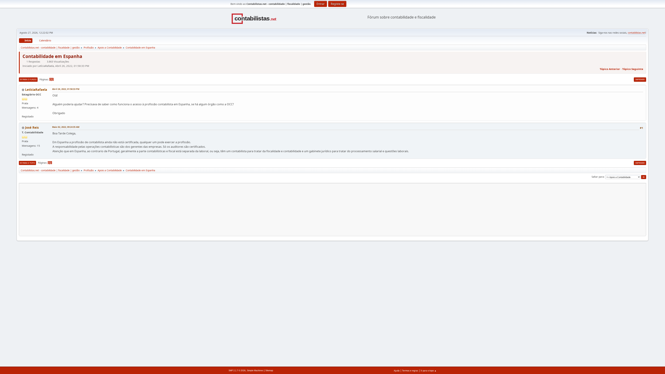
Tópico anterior (610, 69)
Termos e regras (410, 370)
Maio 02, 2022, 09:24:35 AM (65, 127)
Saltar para (598, 176)
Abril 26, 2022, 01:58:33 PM (65, 89)
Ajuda (397, 370)
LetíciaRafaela (36, 89)
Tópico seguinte (632, 69)
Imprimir (640, 79)
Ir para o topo (27, 163)
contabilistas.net (636, 32)
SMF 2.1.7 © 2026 (237, 370)
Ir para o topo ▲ (428, 370)
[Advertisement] (126, 209)
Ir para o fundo (28, 79)
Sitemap (269, 370)
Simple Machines (255, 370)
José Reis (32, 127)
